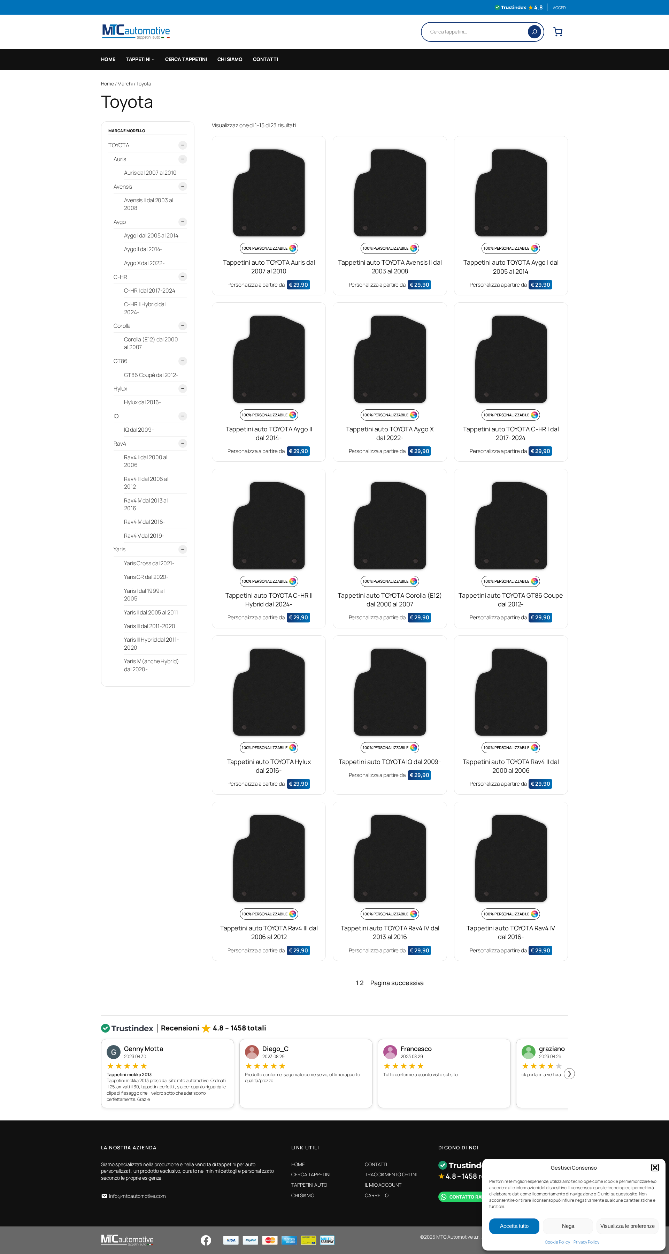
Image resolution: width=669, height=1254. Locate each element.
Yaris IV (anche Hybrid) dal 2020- (151, 664)
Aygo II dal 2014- (143, 249)
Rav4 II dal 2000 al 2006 (145, 461)
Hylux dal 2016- (142, 402)
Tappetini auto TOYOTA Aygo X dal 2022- (389, 433)
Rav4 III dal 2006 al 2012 (146, 482)
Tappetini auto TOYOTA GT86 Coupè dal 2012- (511, 599)
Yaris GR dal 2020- (146, 576)
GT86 (121, 361)
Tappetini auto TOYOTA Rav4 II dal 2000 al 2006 (511, 766)
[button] (655, 1167)
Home (107, 83)
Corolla (122, 326)
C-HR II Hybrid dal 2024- (145, 308)
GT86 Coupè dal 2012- (151, 374)
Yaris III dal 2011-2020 (149, 625)
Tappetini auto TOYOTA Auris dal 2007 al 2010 (269, 266)
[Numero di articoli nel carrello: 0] (558, 32)
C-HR (120, 276)
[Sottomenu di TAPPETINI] (153, 59)
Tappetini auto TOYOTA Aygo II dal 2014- (269, 433)
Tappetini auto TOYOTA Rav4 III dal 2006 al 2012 (269, 932)
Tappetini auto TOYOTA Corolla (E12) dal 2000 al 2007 (390, 599)
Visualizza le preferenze (627, 1226)
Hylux (120, 388)
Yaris (119, 549)
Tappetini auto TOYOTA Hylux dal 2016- (269, 766)
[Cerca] (534, 31)
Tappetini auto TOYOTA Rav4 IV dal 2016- (511, 932)
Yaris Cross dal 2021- (149, 563)
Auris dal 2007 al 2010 (150, 172)
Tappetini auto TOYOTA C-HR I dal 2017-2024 (511, 433)
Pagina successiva (397, 983)
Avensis (123, 186)
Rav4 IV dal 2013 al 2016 (146, 504)
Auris (120, 159)
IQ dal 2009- (139, 429)
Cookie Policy (557, 1242)
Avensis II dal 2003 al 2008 (148, 204)
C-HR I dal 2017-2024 (149, 290)
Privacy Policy (586, 1242)
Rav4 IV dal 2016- (144, 522)
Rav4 (120, 443)
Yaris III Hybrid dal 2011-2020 (151, 643)
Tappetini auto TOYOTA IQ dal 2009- (390, 761)
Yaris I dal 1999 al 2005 (144, 594)
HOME (108, 59)
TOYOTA (118, 145)
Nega (568, 1226)
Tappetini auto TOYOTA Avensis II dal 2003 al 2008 (389, 266)
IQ (116, 416)
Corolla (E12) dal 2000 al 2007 (151, 343)
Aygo (120, 222)
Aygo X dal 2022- (144, 263)
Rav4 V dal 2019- (144, 535)
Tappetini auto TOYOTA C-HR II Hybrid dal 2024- (269, 599)
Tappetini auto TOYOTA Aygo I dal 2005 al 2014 (511, 266)
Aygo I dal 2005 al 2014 (151, 235)
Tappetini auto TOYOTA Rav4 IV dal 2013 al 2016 (390, 932)
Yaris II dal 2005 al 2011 (151, 612)
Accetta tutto (514, 1226)
